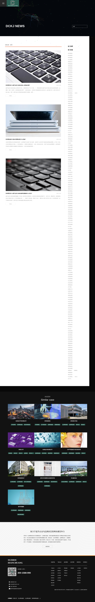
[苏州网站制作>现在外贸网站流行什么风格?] (33, 120)
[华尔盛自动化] (74, 468)
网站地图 (68, 589)
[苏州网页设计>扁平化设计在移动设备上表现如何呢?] (33, 66)
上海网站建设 (34, 598)
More (10, 95)
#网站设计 (70, 78)
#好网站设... (70, 201)
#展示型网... (70, 245)
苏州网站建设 (20, 485)
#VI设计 (69, 143)
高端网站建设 (57, 424)
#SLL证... (70, 328)
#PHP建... (70, 287)
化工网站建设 (13, 510)
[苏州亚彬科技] (47, 411)
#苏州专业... (70, 253)
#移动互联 (70, 374)
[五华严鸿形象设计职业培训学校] (74, 439)
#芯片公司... (70, 222)
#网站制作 (70, 70)
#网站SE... (70, 270)
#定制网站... (70, 153)
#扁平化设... (70, 255)
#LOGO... (70, 130)
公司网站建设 (19, 481)
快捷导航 (53, 562)
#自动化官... (70, 172)
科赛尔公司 (21, 449)
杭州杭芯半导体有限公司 (21, 421)
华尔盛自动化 (74, 478)
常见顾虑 (59, 580)
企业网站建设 (65, 424)
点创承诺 (59, 577)
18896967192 (13, 582)
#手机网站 (70, 309)
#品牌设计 (70, 174)
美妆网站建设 (71, 453)
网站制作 (83, 424)
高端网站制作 (56, 453)
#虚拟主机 (70, 291)
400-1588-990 (13, 586)
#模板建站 (70, 372)
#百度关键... (70, 249)
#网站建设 (70, 65)
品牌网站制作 (78, 481)
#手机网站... (70, 341)
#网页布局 (70, 312)
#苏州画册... (70, 195)
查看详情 (47, 546)
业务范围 (72, 562)
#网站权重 (70, 295)
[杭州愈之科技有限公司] (47, 439)
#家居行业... (70, 186)
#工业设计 (70, 168)
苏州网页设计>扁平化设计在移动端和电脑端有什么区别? (19, 193)
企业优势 (59, 575)
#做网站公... (70, 230)
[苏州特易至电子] (21, 468)
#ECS (76, 376)
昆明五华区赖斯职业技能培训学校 (47, 478)
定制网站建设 (39, 481)
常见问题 (79, 575)
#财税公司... (70, 199)
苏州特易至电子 (21, 478)
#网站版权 (70, 364)
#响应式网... (70, 101)
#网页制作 (70, 105)
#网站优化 (70, 84)
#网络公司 (70, 134)
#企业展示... (70, 243)
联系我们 (85, 562)
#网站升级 (70, 234)
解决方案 (79, 577)
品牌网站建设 (50, 424)
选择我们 (59, 570)
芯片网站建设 (43, 424)
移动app (65, 575)
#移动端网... (70, 368)
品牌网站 (25, 453)
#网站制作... (70, 80)
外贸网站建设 (19, 424)
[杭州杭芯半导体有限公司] (21, 411)
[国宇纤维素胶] (21, 497)
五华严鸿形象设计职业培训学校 (74, 449)
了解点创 (59, 562)
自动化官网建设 (64, 481)
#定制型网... (70, 276)
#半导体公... (70, 326)
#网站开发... (70, 360)
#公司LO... (70, 132)
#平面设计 (70, 113)
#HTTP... (70, 378)
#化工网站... (70, 163)
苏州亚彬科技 (47, 421)
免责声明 (71, 589)
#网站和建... (70, 339)
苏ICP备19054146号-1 (61, 589)
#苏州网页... (70, 55)
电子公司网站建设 (27, 481)
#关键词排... (70, 347)
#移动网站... (70, 337)
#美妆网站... (70, 126)
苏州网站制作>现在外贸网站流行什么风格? (16, 139)
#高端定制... (70, 214)
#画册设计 (70, 159)
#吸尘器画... (70, 197)
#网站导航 (70, 357)
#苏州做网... (70, 107)
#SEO (76, 93)
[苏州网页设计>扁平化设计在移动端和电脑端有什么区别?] (33, 174)
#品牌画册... (70, 166)
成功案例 (66, 562)
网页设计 (77, 424)
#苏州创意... (70, 262)
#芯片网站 (70, 216)
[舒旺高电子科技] (74, 411)
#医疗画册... (70, 193)
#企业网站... (70, 59)
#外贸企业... (70, 301)
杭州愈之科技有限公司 (47, 449)
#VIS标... (70, 170)
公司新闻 (79, 568)
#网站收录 (70, 264)
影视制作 (65, 570)
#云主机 (69, 226)
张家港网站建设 (27, 598)
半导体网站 (13, 424)
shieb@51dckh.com (14, 584)
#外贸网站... (70, 88)
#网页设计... (70, 61)
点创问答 (52, 585)
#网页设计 (70, 74)
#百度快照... (70, 303)
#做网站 (75, 370)
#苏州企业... (70, 90)
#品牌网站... (70, 109)
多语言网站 (44, 453)
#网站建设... (70, 63)
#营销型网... (70, 118)
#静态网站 (70, 314)
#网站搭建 (70, 149)
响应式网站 (50, 453)
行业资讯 (79, 570)
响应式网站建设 (27, 424)
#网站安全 (70, 345)
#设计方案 (70, 176)
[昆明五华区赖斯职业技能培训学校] (47, 468)
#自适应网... (70, 282)
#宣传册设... (70, 157)
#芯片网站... (70, 141)
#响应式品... (70, 251)
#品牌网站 (70, 120)
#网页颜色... (70, 218)
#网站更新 (70, 349)
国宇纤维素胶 (21, 506)
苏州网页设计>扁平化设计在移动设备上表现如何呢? (18, 85)
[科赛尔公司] (21, 439)
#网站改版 (70, 184)
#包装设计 (70, 151)
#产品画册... (70, 145)
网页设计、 (31, 453)
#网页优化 (70, 305)
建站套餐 (52, 582)
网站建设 (10, 453)
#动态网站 (70, 236)
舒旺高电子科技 (74, 421)
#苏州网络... (70, 72)
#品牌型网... (70, 247)
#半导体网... (70, 122)
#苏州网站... (70, 53)
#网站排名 (70, 111)
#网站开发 (70, 103)
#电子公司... (70, 178)
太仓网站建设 (20, 598)
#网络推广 (70, 370)
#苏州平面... (70, 182)
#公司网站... (70, 161)
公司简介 (59, 568)
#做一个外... (70, 322)
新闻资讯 (79, 562)
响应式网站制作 (54, 481)
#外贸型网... (70, 241)
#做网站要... (70, 320)
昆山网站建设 (13, 598)
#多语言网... (70, 136)
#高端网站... (70, 99)
